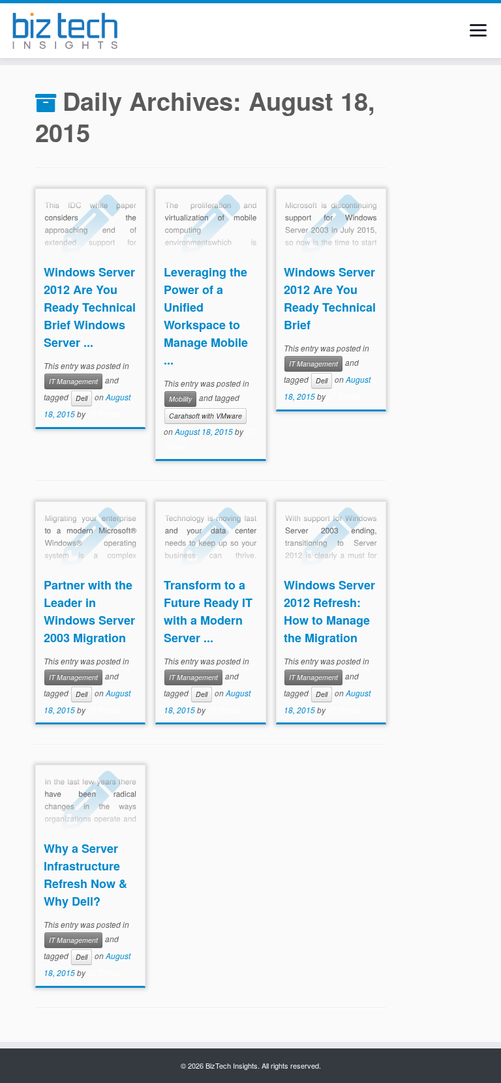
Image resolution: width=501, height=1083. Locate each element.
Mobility (180, 399)
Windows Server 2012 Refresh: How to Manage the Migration (329, 611)
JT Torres (103, 413)
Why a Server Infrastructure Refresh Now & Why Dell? (85, 875)
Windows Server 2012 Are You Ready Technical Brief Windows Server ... (90, 307)
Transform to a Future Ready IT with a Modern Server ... (208, 611)
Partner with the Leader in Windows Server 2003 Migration (89, 611)
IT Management (73, 381)
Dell (81, 398)
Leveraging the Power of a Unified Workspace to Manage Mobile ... (206, 315)
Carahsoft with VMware (205, 416)
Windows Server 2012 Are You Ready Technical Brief (330, 298)
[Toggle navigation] (478, 30)
